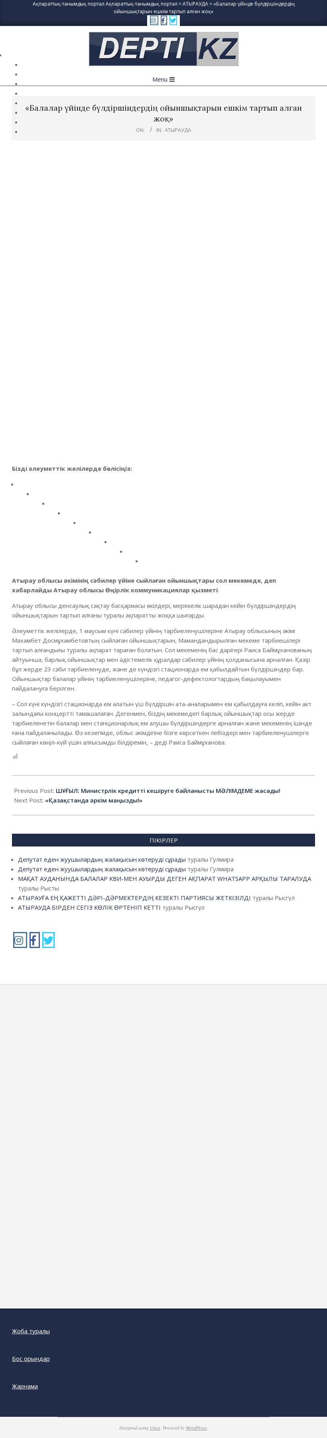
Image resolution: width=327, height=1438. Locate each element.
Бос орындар (31, 1358)
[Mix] (119, 545)
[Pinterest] (88, 525)
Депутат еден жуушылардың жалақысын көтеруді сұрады (102, 859)
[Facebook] (26, 487)
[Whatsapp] (135, 554)
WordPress (196, 1427)
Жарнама (25, 1386)
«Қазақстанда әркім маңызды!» (93, 800)
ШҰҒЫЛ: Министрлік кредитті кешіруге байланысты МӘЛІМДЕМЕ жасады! (168, 791)
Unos (155, 1427)
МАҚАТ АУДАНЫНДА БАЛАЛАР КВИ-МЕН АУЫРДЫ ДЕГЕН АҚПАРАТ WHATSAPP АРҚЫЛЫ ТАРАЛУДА (164, 878)
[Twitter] (41, 497)
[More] (150, 564)
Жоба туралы (31, 1331)
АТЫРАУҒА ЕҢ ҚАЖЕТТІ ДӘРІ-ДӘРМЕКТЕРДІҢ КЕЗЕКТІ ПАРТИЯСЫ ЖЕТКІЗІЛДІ (134, 898)
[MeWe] (103, 535)
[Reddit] (57, 506)
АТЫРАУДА (178, 129)
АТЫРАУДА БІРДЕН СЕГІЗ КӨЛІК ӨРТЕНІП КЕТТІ (89, 907)
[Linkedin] (72, 516)
